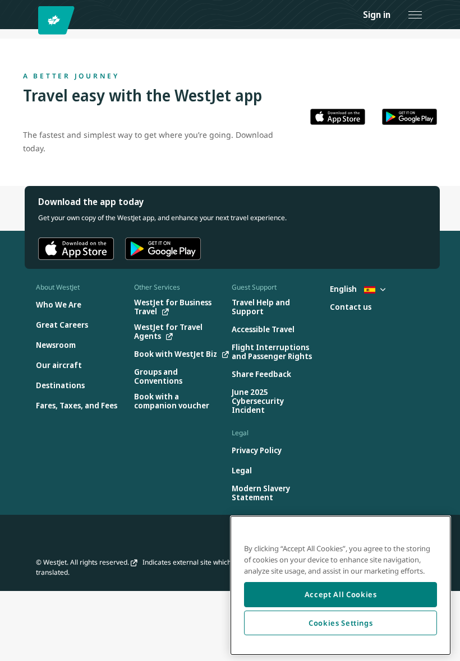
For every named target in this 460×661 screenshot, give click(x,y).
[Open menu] (415, 14)
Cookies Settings (341, 623)
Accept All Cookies (341, 594)
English (344, 288)
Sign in (376, 14)
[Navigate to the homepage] (58, 20)
